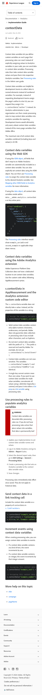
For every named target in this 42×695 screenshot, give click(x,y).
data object (18, 191)
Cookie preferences (11, 681)
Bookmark (11, 38)
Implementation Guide (17, 22)
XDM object (18, 158)
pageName (13, 601)
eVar (10, 591)
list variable (20, 389)
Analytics (23, 18)
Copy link (20, 38)
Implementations (16, 43)
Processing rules (30, 78)
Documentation (11, 18)
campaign (12, 596)
